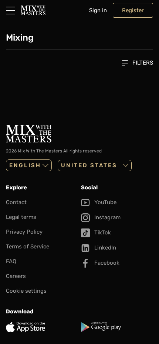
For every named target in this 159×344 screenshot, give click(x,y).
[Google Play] (117, 327)
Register (133, 10)
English (25, 165)
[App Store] (42, 327)
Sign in (98, 10)
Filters (142, 62)
